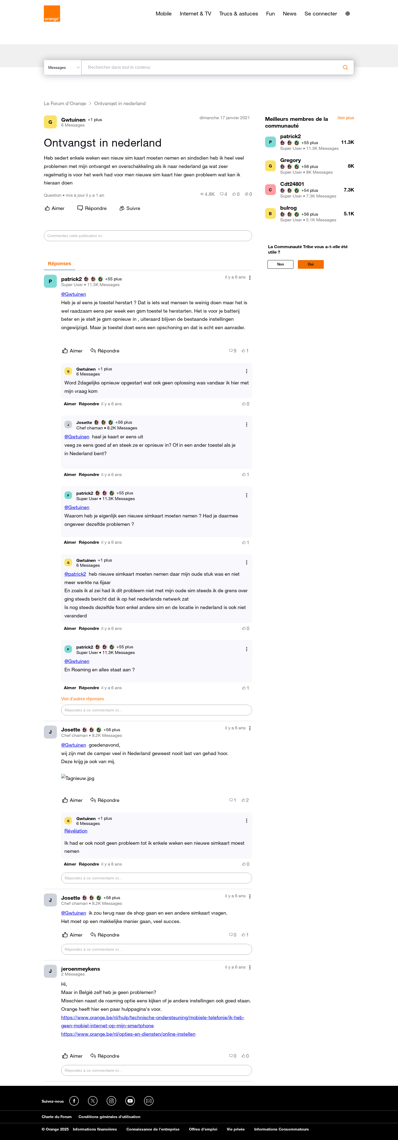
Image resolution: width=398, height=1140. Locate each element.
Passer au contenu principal (29, 4)
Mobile (164, 13)
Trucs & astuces (238, 13)
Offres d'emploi (203, 1129)
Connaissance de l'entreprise (153, 1129)
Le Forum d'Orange (65, 103)
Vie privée (236, 1129)
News (289, 13)
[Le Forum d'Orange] (52, 13)
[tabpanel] (148, 675)
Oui (311, 264)
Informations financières (95, 1129)
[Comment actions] (250, 277)
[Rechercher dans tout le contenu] (345, 67)
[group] (207, 194)
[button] (70, 403)
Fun (270, 13)
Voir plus (346, 117)
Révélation (75, 831)
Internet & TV (195, 13)
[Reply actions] (246, 371)
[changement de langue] (347, 13)
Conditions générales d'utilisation (109, 1116)
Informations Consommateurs (281, 1129)
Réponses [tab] (59, 263)
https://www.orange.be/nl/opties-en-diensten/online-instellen (128, 1034)
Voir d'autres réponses (82, 699)
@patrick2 (75, 574)
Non (280, 264)
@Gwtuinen (73, 294)
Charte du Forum (57, 1116)
